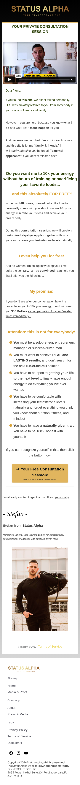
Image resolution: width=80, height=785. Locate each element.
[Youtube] (26, 753)
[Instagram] (18, 753)
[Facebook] (11, 753)
